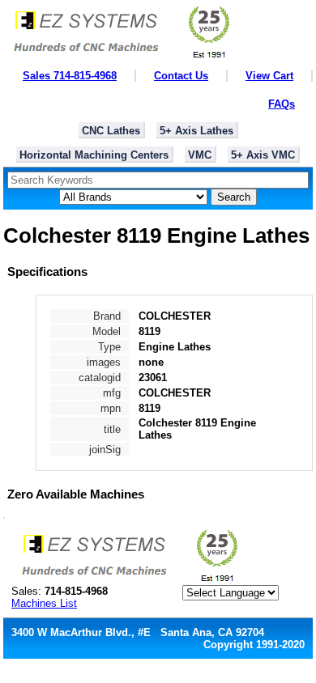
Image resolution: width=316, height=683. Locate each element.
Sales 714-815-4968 (70, 76)
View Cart (269, 76)
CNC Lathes (111, 131)
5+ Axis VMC (263, 155)
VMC (199, 155)
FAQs (281, 104)
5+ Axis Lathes (196, 131)
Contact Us (181, 76)
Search (233, 197)
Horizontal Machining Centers (94, 155)
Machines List (44, 603)
